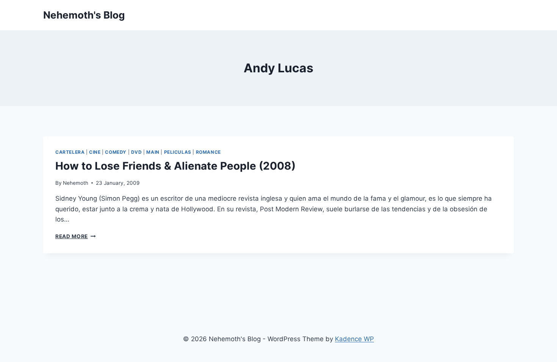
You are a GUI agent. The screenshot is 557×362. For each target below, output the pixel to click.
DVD (136, 152)
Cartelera (69, 152)
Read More (75, 236)
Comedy (116, 152)
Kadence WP (354, 339)
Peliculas (177, 152)
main (152, 152)
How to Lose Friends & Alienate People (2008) (175, 165)
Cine (94, 152)
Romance (208, 152)
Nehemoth (75, 183)
